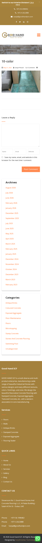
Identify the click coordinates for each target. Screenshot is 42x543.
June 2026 (10, 198)
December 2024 (12, 259)
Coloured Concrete (13, 308)
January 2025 (11, 254)
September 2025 (12, 218)
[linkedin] (23, 22)
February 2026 (11, 203)
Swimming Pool (12, 344)
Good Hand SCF (16, 537)
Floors (8, 323)
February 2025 (11, 249)
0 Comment (31, 68)
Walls (5, 424)
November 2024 (12, 264)
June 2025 (10, 228)
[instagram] (27, 22)
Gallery (6, 473)
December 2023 (12, 274)
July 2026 (9, 193)
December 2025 (12, 213)
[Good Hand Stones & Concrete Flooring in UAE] (18, 34)
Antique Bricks (11, 303)
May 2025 (9, 233)
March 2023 (10, 279)
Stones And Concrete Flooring (18, 338)
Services (6, 469)
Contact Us (7, 482)
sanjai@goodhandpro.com (23, 17)
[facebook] (16, 22)
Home (5, 460)
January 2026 (11, 208)
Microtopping (11, 328)
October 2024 (11, 269)
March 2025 (10, 244)
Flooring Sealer (9, 440)
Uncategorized (11, 349)
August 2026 (11, 188)
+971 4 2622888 (23, 13)
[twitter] (20, 22)
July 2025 (9, 223)
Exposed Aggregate (13, 313)
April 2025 (10, 239)
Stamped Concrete (10, 432)
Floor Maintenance (13, 318)
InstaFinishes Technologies (26, 540)
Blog (5, 477)
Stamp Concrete (12, 333)
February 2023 (11, 284)
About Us (7, 465)
